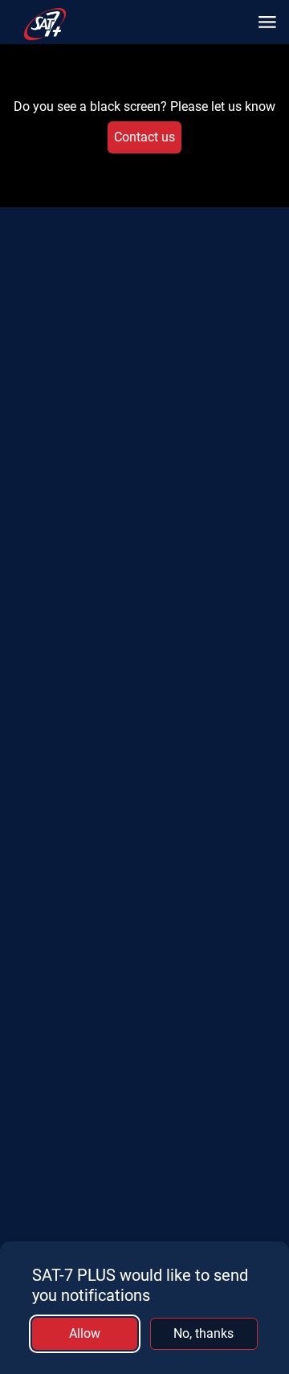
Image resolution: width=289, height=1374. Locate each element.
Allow (84, 1333)
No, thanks (203, 1333)
